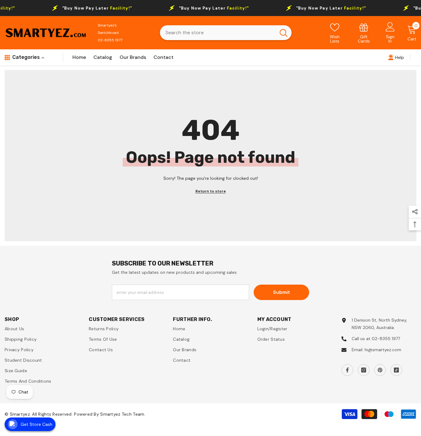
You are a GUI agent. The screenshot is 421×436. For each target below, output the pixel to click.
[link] (363, 33)
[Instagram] (364, 370)
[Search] (226, 32)
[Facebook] (347, 370)
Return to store (210, 191)
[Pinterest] (380, 370)
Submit (281, 292)
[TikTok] (396, 370)
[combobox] (218, 32)
